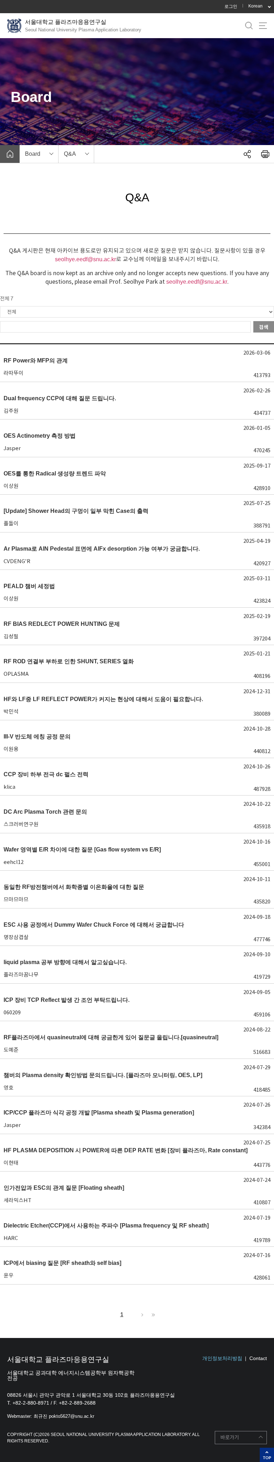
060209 (12, 1012)
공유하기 (247, 154)
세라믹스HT (17, 1200)
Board (32, 154)
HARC (11, 1238)
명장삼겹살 (16, 937)
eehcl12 (14, 862)
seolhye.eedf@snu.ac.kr (85, 259)
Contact (258, 1358)
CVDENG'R (17, 561)
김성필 (11, 636)
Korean (255, 6)
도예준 (11, 1049)
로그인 (230, 6)
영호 (9, 1087)
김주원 (11, 410)
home (10, 154)
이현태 (11, 1162)
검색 (263, 327)
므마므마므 (16, 899)
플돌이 (11, 523)
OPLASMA (16, 673)
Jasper (12, 448)
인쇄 (265, 154)
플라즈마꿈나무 (21, 974)
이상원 (11, 486)
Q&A (70, 154)
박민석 (11, 711)
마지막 (152, 1314)
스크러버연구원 (21, 824)
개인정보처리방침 (222, 1358)
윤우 (9, 1275)
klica (9, 786)
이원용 (11, 749)
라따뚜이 (14, 373)
